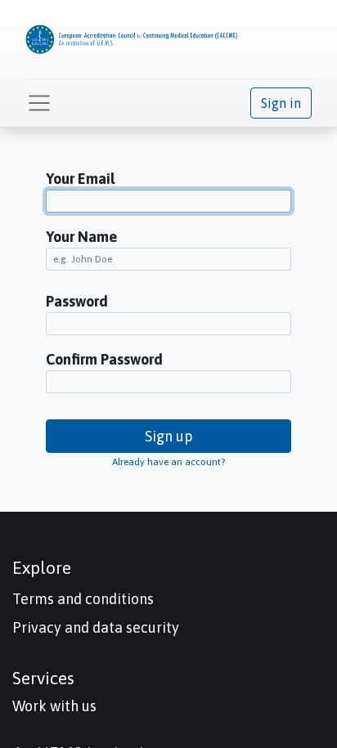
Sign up (169, 436)
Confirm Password (104, 359)
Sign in (281, 103)
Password (77, 301)
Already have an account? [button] (168, 462)
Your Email (80, 178)
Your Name (81, 236)
